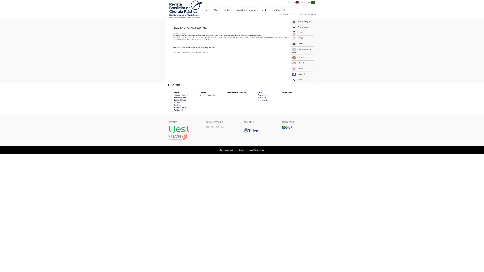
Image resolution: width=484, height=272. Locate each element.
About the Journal (181, 95)
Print (300, 44)
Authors (227, 10)
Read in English (303, 27)
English (293, 2)
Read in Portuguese (304, 22)
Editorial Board (180, 100)
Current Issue (263, 95)
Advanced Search (282, 10)
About (216, 10)
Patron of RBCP (180, 107)
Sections (177, 102)
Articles (265, 10)
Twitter (300, 79)
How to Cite (302, 57)
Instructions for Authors (247, 10)
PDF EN (300, 38)
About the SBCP (180, 97)
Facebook (301, 74)
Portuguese (306, 2)
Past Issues (262, 97)
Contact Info (179, 110)
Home (206, 10)
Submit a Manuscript (208, 95)
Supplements (263, 100)
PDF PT (300, 33)
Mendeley (301, 63)
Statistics (177, 105)
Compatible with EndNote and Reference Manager (190, 53)
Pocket (300, 68)
